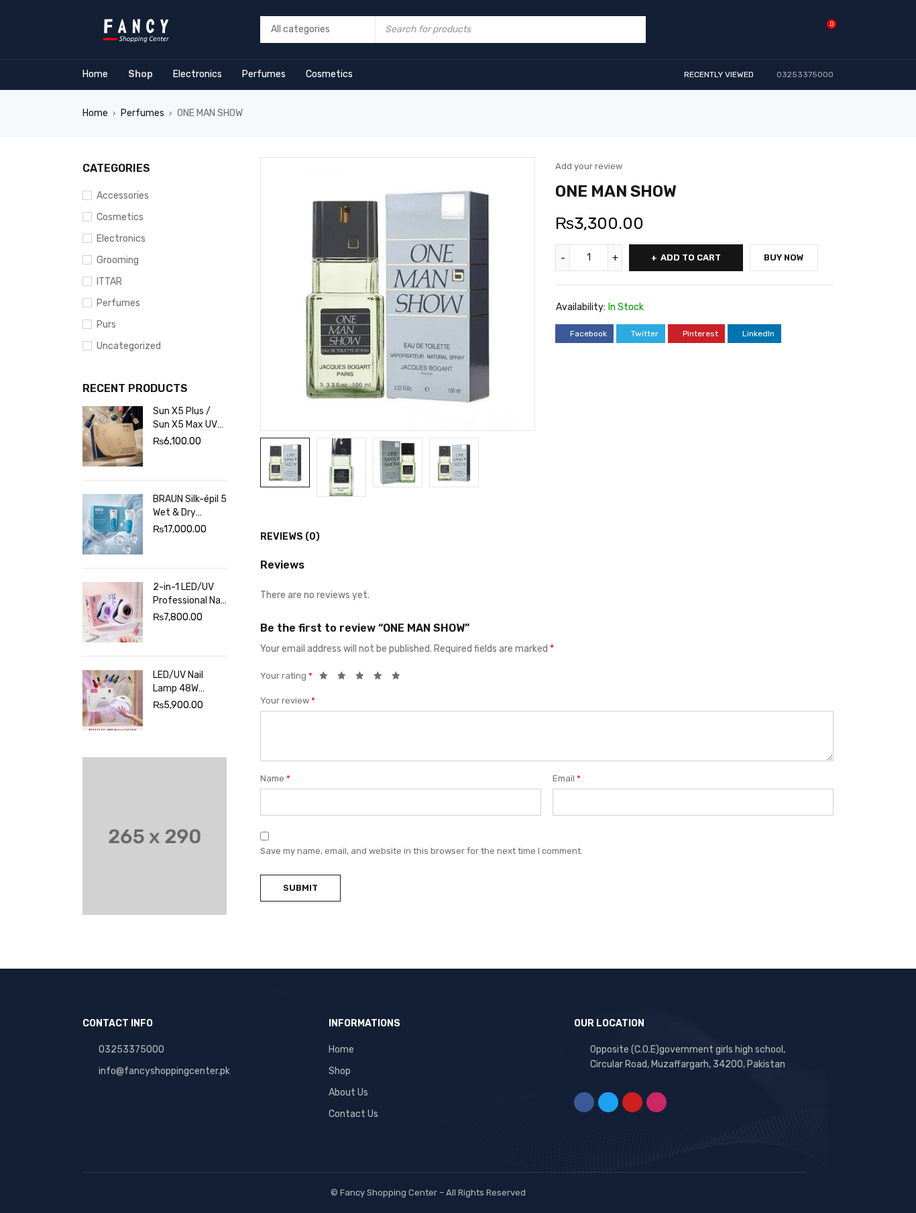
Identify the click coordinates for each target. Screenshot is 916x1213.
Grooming (118, 260)
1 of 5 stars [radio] (327, 678)
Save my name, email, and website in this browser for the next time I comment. (421, 851)
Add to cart (691, 257)
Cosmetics (120, 217)
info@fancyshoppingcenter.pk (164, 1071)
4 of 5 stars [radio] (382, 678)
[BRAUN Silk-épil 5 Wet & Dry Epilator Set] (112, 524)
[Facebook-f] (584, 1102)
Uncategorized (129, 346)
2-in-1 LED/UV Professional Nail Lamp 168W (189, 594)
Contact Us (353, 1114)
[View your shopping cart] (824, 29)
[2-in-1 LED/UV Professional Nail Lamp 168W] (112, 612)
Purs (106, 324)
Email (567, 778)
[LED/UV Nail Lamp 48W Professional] (112, 700)
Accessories (123, 195)
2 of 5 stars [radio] (345, 678)
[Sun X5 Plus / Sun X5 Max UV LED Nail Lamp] (112, 436)
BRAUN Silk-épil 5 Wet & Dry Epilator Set (190, 506)
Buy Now (784, 257)
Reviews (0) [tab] (290, 536)
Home (95, 113)
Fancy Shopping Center (388, 1192)
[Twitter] (608, 1102)
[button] (518, 174)
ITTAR (109, 281)
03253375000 (131, 1049)
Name (275, 778)
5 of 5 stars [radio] (400, 678)
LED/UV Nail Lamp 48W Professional (180, 682)
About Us (348, 1092)
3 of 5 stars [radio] (363, 678)
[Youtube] (632, 1102)
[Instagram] (656, 1102)
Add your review (588, 166)
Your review (287, 700)
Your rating (286, 676)
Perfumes (142, 113)
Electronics (121, 238)
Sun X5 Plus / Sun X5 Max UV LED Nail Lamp (185, 418)
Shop (340, 1071)
